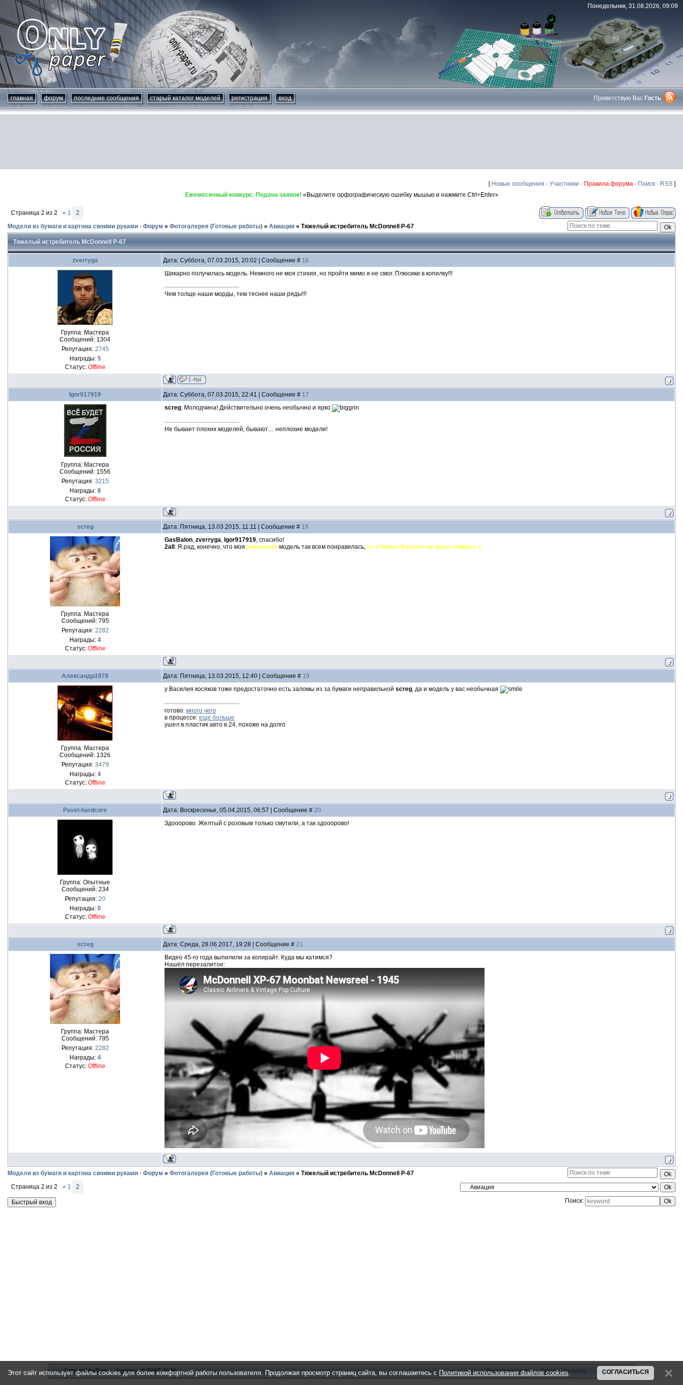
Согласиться (625, 1371)
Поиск (646, 183)
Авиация (281, 226)
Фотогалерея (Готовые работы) (216, 226)
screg (85, 526)
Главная (21, 98)
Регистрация (250, 98)
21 (299, 944)
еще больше (216, 717)
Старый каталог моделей (185, 98)
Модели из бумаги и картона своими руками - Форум (85, 226)
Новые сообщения (518, 183)
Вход (285, 98)
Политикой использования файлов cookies (503, 1372)
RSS (666, 183)
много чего (201, 710)
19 (306, 675)
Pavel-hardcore (85, 810)
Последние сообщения (106, 98)
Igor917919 (85, 394)
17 (305, 394)
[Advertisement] (342, 141)
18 (305, 526)
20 (317, 810)
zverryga (85, 260)
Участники (564, 183)
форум (53, 98)
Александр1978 (85, 675)
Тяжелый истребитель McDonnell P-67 (357, 226)
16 (305, 260)
